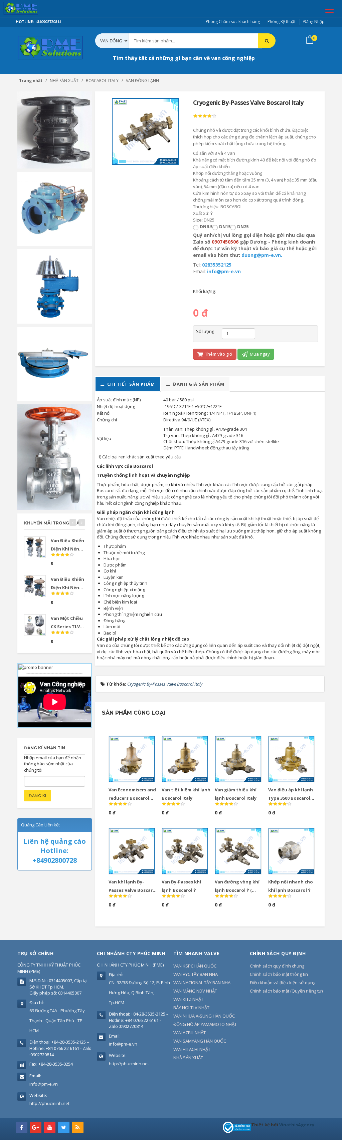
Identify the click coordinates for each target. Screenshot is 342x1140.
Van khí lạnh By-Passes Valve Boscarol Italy (133, 890)
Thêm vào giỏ (218, 354)
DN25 (242, 227)
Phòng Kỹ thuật (282, 21)
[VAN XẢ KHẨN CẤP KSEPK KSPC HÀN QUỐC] (54, 363)
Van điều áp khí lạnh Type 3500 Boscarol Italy (290, 798)
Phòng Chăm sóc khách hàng (233, 21)
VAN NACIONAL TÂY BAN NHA (201, 983)
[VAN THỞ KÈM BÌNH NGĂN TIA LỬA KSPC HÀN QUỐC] (54, 286)
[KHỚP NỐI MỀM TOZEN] (54, 129)
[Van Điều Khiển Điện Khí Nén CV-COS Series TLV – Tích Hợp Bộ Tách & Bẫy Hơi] (35, 547)
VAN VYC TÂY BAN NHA (195, 974)
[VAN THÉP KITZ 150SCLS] (54, 457)
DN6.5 (206, 227)
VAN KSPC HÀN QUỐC (194, 966)
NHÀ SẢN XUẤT (188, 1058)
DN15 (224, 227)
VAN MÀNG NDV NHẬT (195, 991)
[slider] (204, 116)
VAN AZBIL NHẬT (189, 1033)
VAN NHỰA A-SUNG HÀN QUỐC (204, 1016)
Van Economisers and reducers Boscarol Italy (132, 798)
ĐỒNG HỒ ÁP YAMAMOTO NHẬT (205, 1024)
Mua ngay (259, 354)
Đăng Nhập (314, 21)
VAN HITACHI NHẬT (191, 1049)
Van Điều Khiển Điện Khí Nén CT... (67, 587)
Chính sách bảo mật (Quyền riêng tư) (286, 991)
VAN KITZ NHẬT (188, 999)
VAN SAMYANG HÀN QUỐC (199, 1041)
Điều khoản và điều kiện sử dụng (282, 983)
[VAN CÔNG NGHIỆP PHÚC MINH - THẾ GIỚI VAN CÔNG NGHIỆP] (30, 8)
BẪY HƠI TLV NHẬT (191, 1008)
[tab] (127, 384)
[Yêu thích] (141, 743)
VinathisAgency (296, 1125)
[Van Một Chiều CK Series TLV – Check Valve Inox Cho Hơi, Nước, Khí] (35, 625)
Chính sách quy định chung (277, 966)
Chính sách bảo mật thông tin (279, 974)
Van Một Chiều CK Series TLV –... (67, 626)
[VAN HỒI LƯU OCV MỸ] (54, 208)
